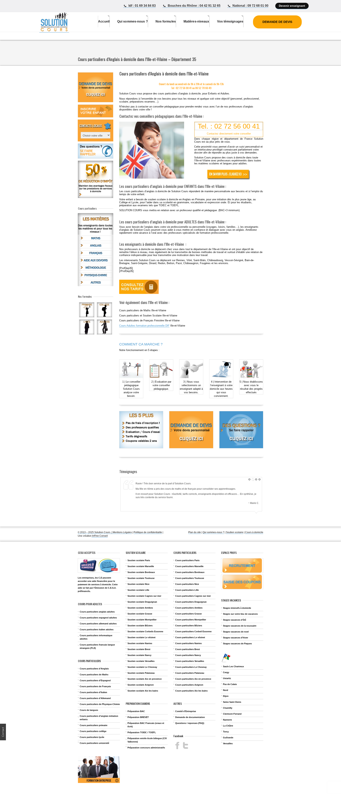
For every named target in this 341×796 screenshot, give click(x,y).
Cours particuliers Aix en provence (193, 679)
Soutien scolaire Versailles (141, 661)
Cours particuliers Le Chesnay (191, 667)
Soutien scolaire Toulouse (141, 578)
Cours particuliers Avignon (189, 685)
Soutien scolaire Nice (138, 584)
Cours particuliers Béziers (188, 625)
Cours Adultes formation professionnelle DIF (144, 325)
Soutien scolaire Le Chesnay (142, 667)
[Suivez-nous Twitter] (185, 745)
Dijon (226, 696)
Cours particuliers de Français (95, 686)
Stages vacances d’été (234, 620)
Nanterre (227, 720)
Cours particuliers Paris (187, 560)
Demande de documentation (190, 717)
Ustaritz (227, 678)
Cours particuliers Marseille (189, 566)
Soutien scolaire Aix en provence (144, 679)
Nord (225, 690)
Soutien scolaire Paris (138, 560)
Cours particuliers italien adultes (96, 629)
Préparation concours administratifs (146, 747)
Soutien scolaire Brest (138, 649)
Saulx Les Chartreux (233, 666)
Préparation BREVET (138, 717)
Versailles (228, 743)
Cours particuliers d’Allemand (95, 698)
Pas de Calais (230, 684)
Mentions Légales (122, 532)
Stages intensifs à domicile (237, 608)
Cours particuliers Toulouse (189, 578)
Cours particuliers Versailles (189, 661)
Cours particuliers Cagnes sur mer (193, 596)
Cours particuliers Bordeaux (189, 572)
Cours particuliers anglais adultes (97, 612)
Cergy (226, 672)
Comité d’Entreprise (185, 711)
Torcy (226, 731)
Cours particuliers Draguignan (191, 602)
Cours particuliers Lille (187, 590)
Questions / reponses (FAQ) (189, 723)
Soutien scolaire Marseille (140, 566)
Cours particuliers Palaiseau (189, 673)
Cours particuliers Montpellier (190, 619)
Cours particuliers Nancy (188, 655)
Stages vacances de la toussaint (239, 626)
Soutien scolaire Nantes (139, 643)
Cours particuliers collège (93, 731)
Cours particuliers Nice (187, 584)
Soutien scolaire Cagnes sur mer (144, 596)
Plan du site (194, 532)
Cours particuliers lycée (92, 737)
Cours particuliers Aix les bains (191, 691)
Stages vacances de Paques (237, 643)
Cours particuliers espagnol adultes (98, 617)
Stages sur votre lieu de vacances (240, 614)
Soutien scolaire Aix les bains (142, 691)
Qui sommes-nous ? (213, 532)
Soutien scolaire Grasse (139, 614)
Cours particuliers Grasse (188, 614)
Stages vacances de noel (236, 631)
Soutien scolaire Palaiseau (141, 673)
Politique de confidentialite (148, 532)
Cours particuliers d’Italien (93, 692)
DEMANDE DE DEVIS (277, 22)
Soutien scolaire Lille (138, 590)
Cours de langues (89, 710)
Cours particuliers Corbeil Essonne (193, 631)
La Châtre (228, 725)
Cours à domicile (254, 532)
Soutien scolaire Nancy (139, 655)
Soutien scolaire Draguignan (142, 602)
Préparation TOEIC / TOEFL (141, 732)
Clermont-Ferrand (232, 714)
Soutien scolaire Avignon (140, 685)
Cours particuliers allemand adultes (98, 623)
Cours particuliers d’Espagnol (95, 680)
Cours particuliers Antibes (188, 608)
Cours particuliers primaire (93, 725)
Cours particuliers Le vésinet (190, 637)
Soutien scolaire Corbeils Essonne (145, 631)
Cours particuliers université (94, 743)
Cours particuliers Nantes (188, 643)
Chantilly (227, 708)
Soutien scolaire (234, 532)
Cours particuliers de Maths (94, 674)
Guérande (228, 737)
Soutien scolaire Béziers (140, 625)
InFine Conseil (100, 535)
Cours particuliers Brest (187, 649)
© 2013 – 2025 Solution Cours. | (95, 532)
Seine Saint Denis (232, 702)
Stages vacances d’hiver (235, 637)
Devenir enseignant (292, 5)
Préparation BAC (136, 711)
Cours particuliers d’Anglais (94, 668)
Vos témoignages (230, 21)
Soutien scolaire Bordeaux (141, 572)
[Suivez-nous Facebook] (177, 745)
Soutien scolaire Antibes (140, 608)
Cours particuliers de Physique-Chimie (100, 704)
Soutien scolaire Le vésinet (141, 637)
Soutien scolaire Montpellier (141, 619)
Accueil (104, 21)
